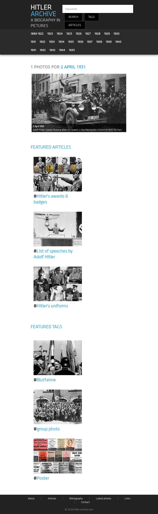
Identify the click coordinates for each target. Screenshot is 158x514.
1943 (52, 50)
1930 (116, 34)
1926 (79, 34)
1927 (88, 34)
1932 (42, 42)
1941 (33, 50)
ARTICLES (74, 25)
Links (127, 498)
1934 (61, 42)
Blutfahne (45, 380)
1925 (69, 34)
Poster (41, 478)
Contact (85, 502)
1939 (109, 42)
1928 (97, 34)
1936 (80, 42)
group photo (47, 429)
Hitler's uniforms (51, 306)
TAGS (91, 17)
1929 (107, 34)
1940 (118, 42)
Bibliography (76, 498)
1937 (89, 42)
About (31, 498)
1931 (33, 42)
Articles (52, 498)
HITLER (43, 10)
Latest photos (103, 498)
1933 (52, 42)
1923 (50, 34)
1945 (72, 50)
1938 (99, 42)
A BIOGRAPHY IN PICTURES (45, 23)
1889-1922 (37, 34)
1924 (60, 34)
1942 (43, 50)
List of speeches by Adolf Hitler (53, 254)
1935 (71, 42)
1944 (62, 50)
